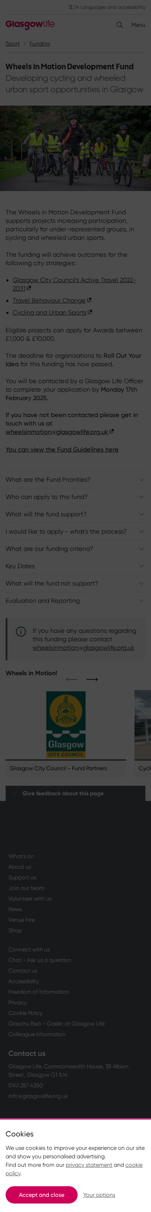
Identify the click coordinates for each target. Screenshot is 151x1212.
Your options (99, 1195)
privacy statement (89, 1165)
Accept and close (41, 1195)
